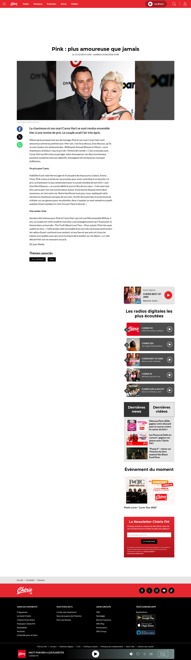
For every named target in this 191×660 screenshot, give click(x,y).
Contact (53, 646)
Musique (38, 4)
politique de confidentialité (135, 553)
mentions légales (149, 551)
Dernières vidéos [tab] (161, 409)
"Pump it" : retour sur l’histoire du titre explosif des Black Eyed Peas (160, 453)
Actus (63, 4)
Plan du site (42, 646)
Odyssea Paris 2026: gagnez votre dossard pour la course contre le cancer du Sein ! (160, 425)
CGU (78, 646)
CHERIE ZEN (148, 343)
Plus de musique (163, 654)
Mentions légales (66, 646)
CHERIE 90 (147, 373)
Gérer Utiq (130, 646)
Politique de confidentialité (112, 646)
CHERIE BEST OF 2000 (152, 295)
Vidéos (74, 4)
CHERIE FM (147, 328)
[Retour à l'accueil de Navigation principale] (14, 4)
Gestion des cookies (146, 646)
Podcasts (51, 4)
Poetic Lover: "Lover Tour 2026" (140, 507)
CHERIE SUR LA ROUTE (153, 389)
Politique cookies (90, 646)
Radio (26, 4)
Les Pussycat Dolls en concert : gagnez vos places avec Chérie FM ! (160, 439)
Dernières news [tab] (136, 409)
